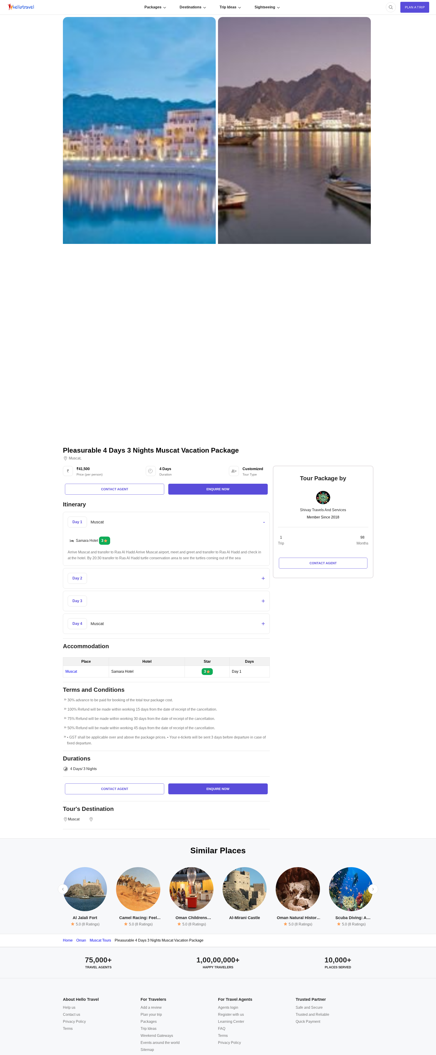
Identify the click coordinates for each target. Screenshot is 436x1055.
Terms (68, 1028)
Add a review (151, 1007)
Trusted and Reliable (312, 1014)
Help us (69, 1007)
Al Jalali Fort (85, 917)
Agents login (228, 1007)
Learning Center (231, 1021)
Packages (152, 7)
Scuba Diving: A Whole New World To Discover (351, 918)
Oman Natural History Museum (298, 918)
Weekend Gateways (157, 1036)
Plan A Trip (415, 7)
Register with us (231, 1014)
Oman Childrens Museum (191, 918)
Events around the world (160, 1043)
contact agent (114, 489)
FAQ (221, 1028)
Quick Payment (308, 1021)
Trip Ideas (228, 7)
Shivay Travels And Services (323, 510)
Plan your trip (151, 1014)
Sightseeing (265, 7)
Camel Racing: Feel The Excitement (138, 918)
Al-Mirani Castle (244, 917)
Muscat (74, 458)
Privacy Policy (74, 1021)
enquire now (217, 489)
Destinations (190, 7)
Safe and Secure (309, 1007)
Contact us (71, 1014)
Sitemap (147, 1050)
